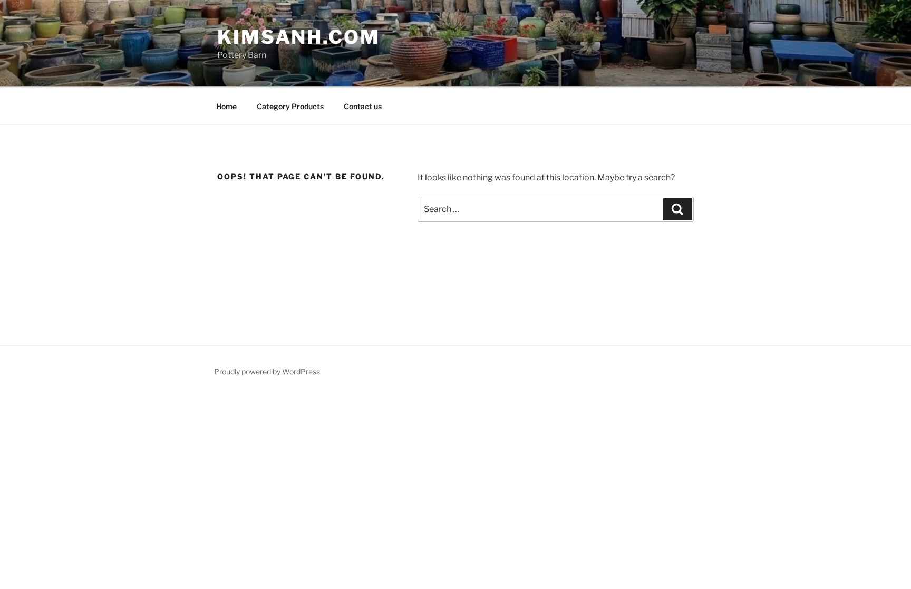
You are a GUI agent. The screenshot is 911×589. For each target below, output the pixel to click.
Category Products (290, 106)
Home (226, 106)
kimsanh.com (298, 37)
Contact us (363, 106)
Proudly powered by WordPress (267, 371)
